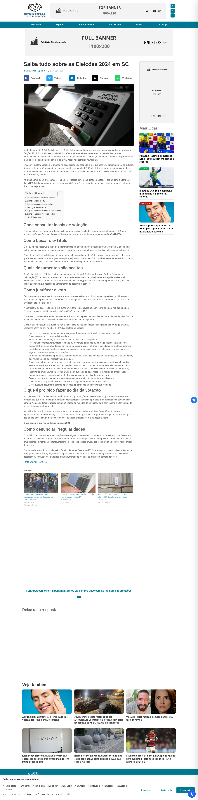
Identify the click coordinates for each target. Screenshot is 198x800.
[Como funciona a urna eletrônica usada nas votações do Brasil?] (78, 483)
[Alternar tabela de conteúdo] (58, 193)
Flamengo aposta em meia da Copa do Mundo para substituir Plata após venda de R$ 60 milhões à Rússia (150, 758)
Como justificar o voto (36, 207)
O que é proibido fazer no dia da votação (44, 211)
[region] (99, 787)
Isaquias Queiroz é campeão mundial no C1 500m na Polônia (155, 193)
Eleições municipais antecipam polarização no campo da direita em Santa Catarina (38, 497)
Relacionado (36, 217)
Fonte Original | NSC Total (36, 462)
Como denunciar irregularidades (41, 214)
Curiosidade (115, 24)
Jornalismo (35, 24)
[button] (33, 78)
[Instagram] (173, 11)
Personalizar (146, 790)
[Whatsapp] (173, 15)
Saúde (139, 24)
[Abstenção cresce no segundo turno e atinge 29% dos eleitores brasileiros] (115, 483)
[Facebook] (173, 6)
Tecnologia (162, 24)
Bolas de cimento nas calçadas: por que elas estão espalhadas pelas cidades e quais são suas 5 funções (98, 758)
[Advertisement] (79, 547)
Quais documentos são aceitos (40, 204)
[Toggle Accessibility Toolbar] (192, 794)
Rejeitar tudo (166, 790)
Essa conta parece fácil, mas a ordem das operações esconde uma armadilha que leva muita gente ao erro (45, 758)
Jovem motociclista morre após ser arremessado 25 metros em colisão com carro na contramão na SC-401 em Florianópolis (98, 719)
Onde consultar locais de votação (41, 198)
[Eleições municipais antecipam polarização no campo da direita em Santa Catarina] (41, 483)
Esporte (59, 24)
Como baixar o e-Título (37, 201)
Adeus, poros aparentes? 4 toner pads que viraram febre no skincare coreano (156, 228)
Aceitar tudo (185, 790)
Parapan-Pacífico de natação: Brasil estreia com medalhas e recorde (156, 159)
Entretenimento (86, 24)
